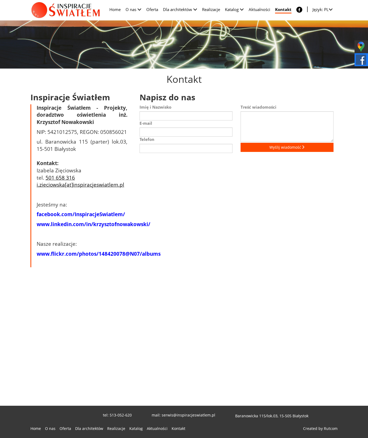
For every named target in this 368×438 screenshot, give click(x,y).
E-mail (146, 123)
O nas (50, 428)
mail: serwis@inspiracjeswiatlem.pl (183, 415)
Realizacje (116, 428)
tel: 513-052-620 (117, 415)
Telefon (147, 139)
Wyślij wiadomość (285, 147)
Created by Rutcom (320, 428)
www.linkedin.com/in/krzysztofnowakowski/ (93, 224)
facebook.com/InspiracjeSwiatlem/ (81, 214)
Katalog (136, 428)
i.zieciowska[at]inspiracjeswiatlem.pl (80, 184)
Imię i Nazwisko (155, 107)
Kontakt (178, 428)
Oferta (65, 428)
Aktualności (157, 428)
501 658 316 (60, 177)
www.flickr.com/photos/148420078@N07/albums (99, 253)
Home (35, 428)
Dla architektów (89, 428)
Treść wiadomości (258, 107)
